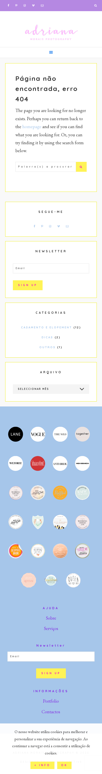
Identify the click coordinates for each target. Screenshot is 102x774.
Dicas (47, 337)
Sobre (51, 618)
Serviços (51, 628)
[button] (51, 52)
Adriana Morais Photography (51, 28)
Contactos (51, 712)
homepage (31, 126)
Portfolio (51, 701)
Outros (47, 347)
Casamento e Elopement (46, 327)
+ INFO (42, 765)
